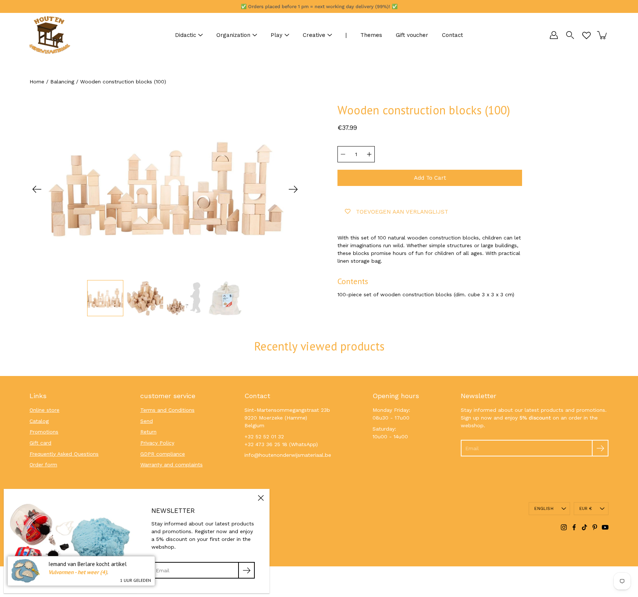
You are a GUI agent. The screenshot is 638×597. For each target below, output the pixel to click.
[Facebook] (574, 527)
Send (146, 421)
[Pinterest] (594, 527)
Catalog (39, 421)
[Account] (554, 35)
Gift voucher (412, 35)
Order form (43, 464)
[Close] (261, 498)
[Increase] (369, 154)
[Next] (293, 189)
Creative (314, 35)
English (543, 508)
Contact (452, 35)
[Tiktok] (584, 527)
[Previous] (37, 189)
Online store (44, 410)
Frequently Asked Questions (64, 454)
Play (276, 35)
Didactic (185, 35)
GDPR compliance (162, 454)
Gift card (40, 443)
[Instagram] (563, 527)
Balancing (62, 81)
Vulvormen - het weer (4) (77, 572)
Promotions (44, 432)
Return (148, 432)
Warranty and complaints (171, 464)
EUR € (585, 508)
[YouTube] (605, 527)
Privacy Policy (157, 443)
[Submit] (600, 448)
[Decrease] (343, 154)
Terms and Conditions (167, 410)
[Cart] (602, 35)
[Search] (570, 35)
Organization (233, 35)
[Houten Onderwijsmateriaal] (50, 35)
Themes (371, 35)
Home (37, 81)
